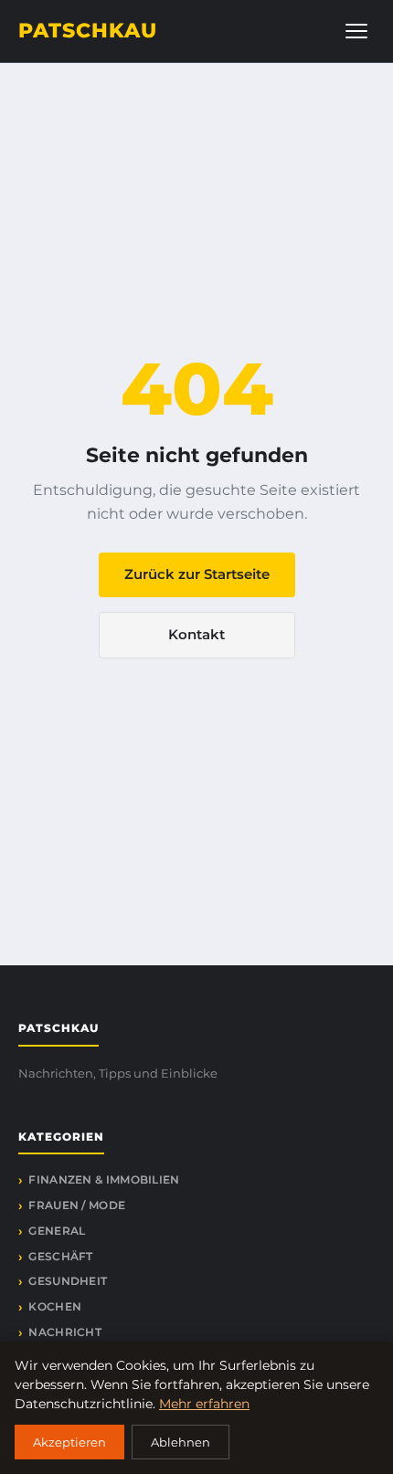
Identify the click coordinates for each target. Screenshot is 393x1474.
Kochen (54, 1306)
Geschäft (60, 1256)
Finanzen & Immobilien (103, 1179)
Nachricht (64, 1332)
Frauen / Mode (76, 1205)
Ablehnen (180, 1442)
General (56, 1230)
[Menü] (356, 31)
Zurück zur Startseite (197, 574)
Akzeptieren (69, 1442)
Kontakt (196, 634)
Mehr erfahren (204, 1403)
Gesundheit (67, 1281)
